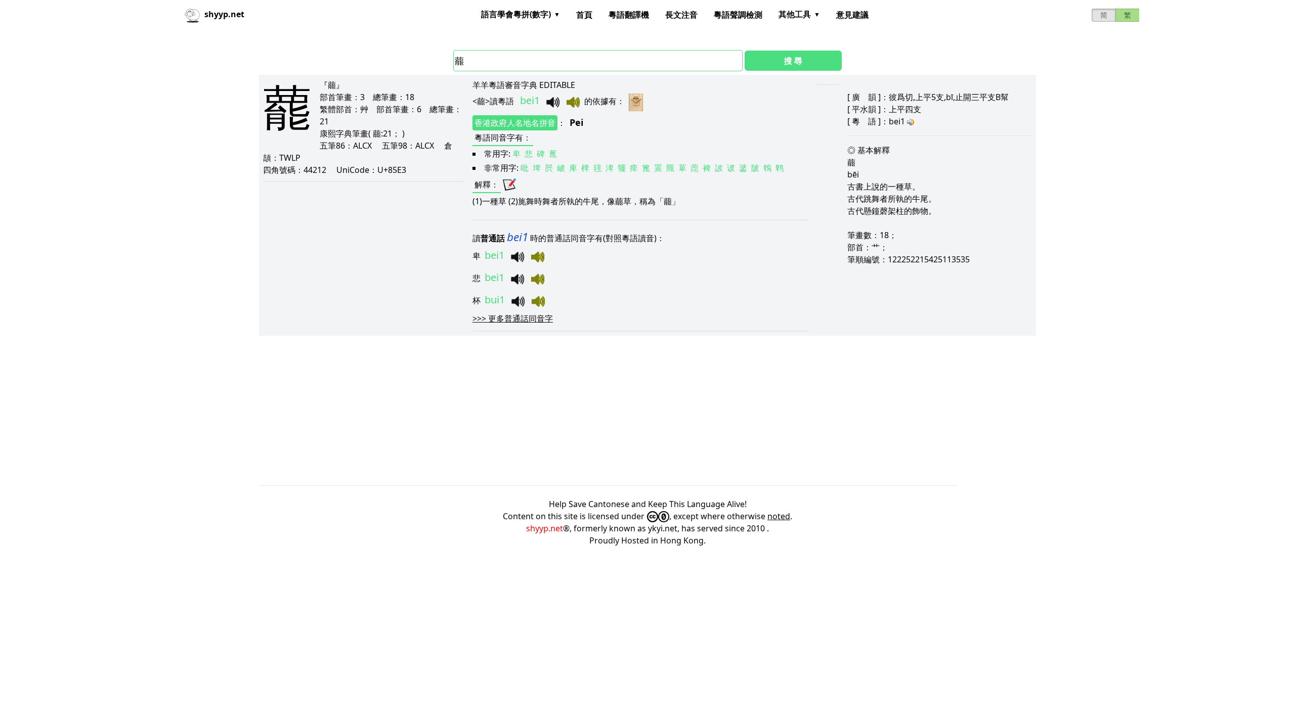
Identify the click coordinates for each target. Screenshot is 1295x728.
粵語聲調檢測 (738, 14)
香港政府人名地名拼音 (514, 122)
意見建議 (852, 14)
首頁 (584, 14)
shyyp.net (544, 528)
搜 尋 (793, 60)
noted (778, 516)
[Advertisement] (562, 410)
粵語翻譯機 (629, 14)
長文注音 (681, 14)
